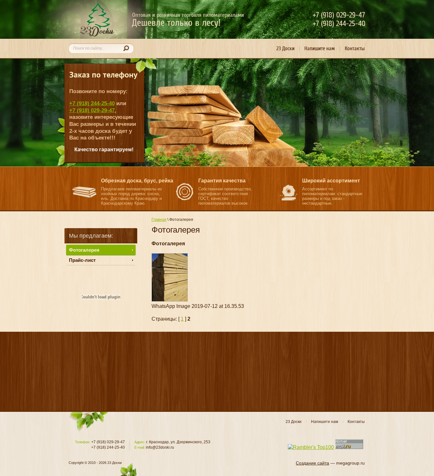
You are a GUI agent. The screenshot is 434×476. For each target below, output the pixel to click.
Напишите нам (319, 48)
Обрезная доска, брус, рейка (137, 180)
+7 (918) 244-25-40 (92, 103)
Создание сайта (312, 463)
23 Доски (285, 48)
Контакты (355, 48)
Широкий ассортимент (331, 180)
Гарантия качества (222, 180)
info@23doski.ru (160, 447)
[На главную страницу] (97, 20)
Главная (159, 219)
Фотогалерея (84, 250)
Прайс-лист (82, 260)
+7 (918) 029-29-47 (92, 110)
